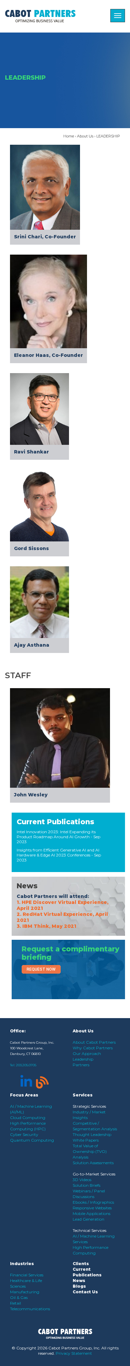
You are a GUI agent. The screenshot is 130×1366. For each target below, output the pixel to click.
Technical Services (89, 1230)
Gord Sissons (31, 548)
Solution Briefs (86, 1185)
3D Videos (82, 1179)
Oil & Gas (19, 1297)
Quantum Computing (32, 1140)
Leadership (83, 1059)
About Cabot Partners (94, 1042)
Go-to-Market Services (94, 1173)
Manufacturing (24, 1291)
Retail (15, 1303)
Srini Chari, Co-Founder (45, 237)
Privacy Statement (74, 1353)
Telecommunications (30, 1308)
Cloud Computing (27, 1117)
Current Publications (55, 822)
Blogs (79, 1286)
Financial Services (26, 1274)
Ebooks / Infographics (93, 1202)
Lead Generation (88, 1219)
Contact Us (85, 1291)
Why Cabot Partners (93, 1047)
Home (68, 136)
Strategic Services (89, 1106)
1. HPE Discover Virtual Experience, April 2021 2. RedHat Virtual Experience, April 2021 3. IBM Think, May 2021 (62, 914)
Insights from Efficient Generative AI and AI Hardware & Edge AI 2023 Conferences (58, 852)
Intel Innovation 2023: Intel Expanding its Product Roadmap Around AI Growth (56, 834)
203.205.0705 (26, 1065)
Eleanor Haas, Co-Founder (48, 355)
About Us (85, 136)
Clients (81, 1263)
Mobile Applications (91, 1213)
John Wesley (31, 795)
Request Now (41, 969)
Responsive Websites (92, 1207)
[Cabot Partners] (40, 16)
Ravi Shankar (31, 452)
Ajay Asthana (31, 645)
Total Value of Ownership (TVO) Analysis (90, 1151)
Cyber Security (24, 1134)
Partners (81, 1064)
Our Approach (87, 1053)
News (27, 886)
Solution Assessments (93, 1162)
